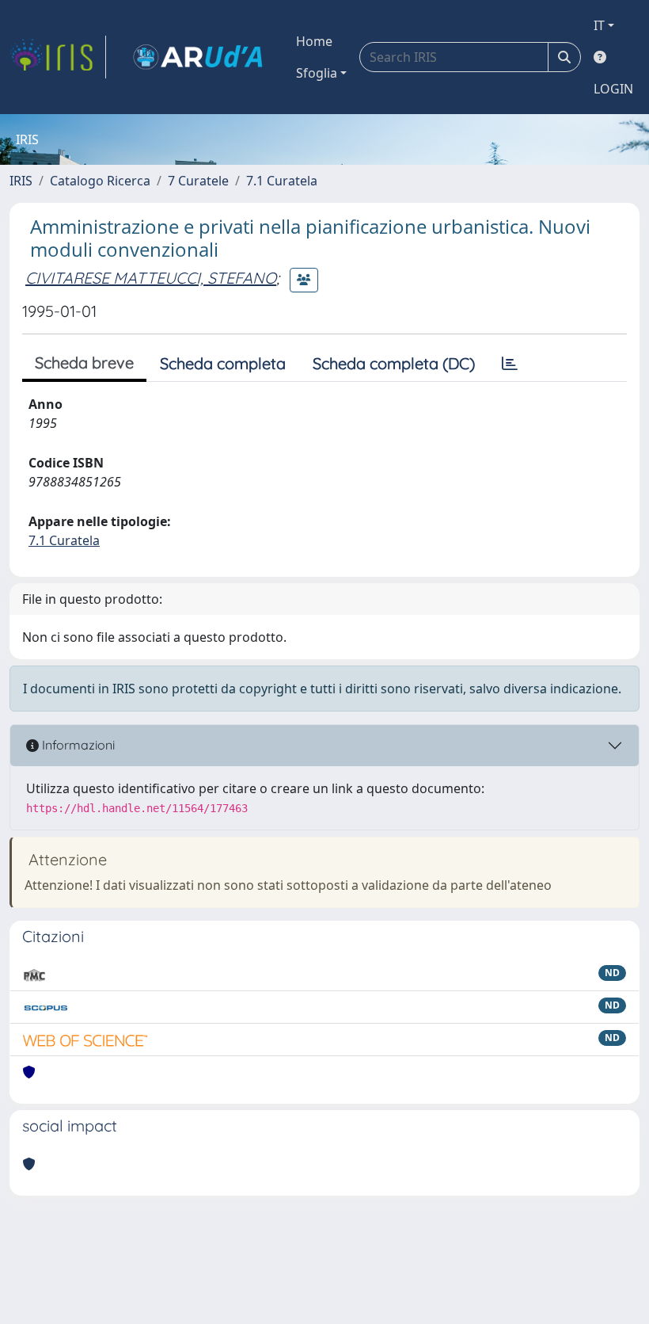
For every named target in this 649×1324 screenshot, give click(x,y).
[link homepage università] (198, 57)
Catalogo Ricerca (100, 180)
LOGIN (613, 88)
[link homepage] (57, 57)
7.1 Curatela (281, 180)
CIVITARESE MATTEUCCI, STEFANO (150, 278)
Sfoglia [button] (316, 73)
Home (314, 41)
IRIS (20, 180)
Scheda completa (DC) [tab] (394, 363)
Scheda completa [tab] (223, 363)
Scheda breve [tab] (84, 362)
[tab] (509, 363)
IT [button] (599, 25)
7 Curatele (198, 180)
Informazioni (77, 745)
